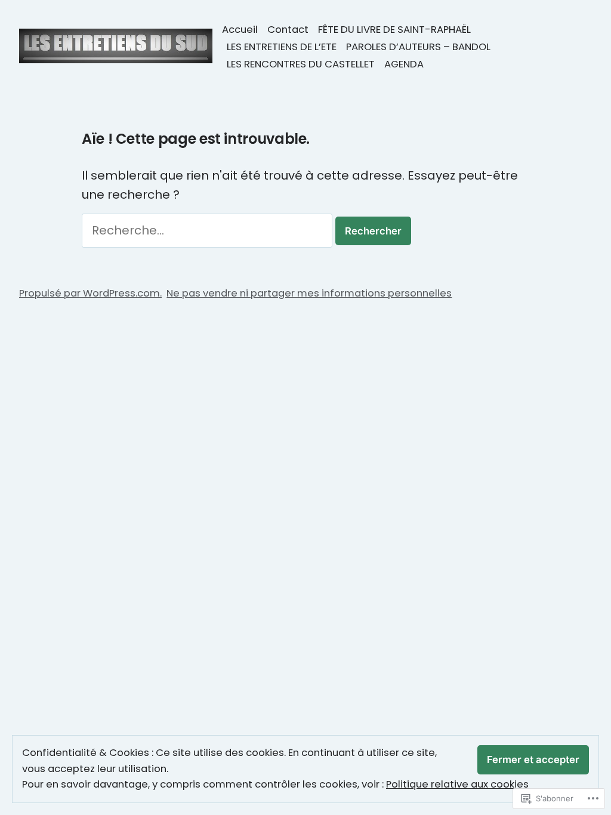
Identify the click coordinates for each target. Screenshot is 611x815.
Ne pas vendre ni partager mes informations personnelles (309, 293)
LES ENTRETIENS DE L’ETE (282, 47)
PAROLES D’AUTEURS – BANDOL (418, 47)
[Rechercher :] (208, 230)
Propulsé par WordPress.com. (90, 293)
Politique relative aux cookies (457, 784)
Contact (287, 29)
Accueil (240, 29)
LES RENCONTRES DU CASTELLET (301, 64)
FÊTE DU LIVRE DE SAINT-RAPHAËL (394, 29)
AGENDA (404, 64)
